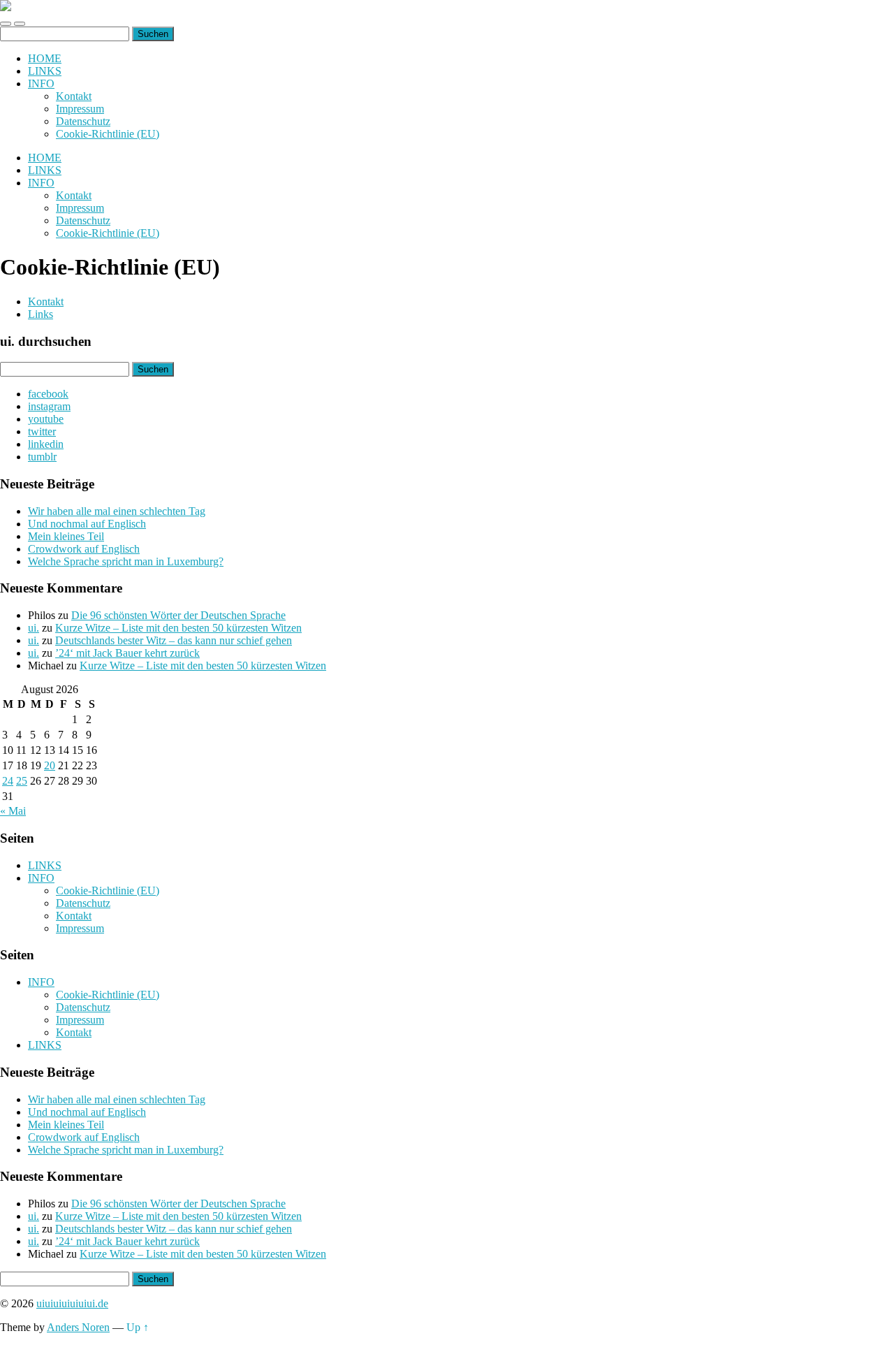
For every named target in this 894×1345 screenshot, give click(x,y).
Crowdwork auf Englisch (84, 549)
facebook (48, 394)
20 (49, 765)
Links (40, 314)
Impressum (80, 109)
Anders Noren (78, 1327)
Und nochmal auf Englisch (87, 524)
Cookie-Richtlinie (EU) (107, 134)
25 (21, 781)
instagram (49, 406)
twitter (42, 431)
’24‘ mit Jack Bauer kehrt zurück (127, 653)
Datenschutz (83, 121)
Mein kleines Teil (66, 536)
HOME (44, 58)
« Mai (13, 811)
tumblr (42, 457)
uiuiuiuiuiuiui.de (72, 1303)
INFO (41, 83)
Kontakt (73, 96)
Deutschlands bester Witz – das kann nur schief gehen (173, 640)
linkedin (46, 444)
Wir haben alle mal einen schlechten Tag (116, 511)
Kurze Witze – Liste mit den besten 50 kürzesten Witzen (178, 628)
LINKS (44, 71)
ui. (33, 628)
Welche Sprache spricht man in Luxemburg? (126, 561)
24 (7, 781)
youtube (46, 419)
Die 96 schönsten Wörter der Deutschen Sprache (178, 615)
